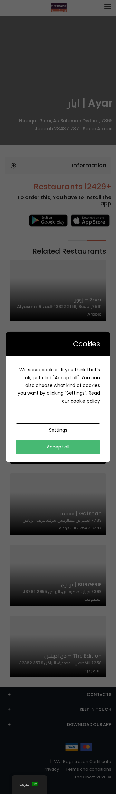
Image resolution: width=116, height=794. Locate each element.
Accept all (58, 447)
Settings (58, 430)
